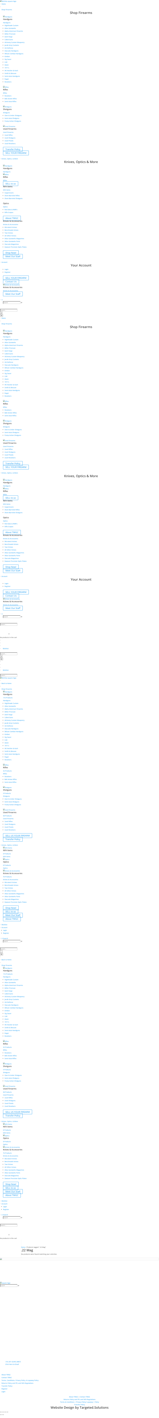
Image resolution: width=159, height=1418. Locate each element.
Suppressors (9, 193)
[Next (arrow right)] (3, 1414)
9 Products (7, 793)
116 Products (8, 698)
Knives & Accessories (12, 221)
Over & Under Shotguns (13, 115)
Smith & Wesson (10, 73)
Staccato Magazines (12, 244)
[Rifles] (6, 87)
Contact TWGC (7, 1377)
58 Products (7, 816)
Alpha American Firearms (14, 31)
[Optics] (6, 859)
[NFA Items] (7, 848)
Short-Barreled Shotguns (13, 198)
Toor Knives (9, 233)
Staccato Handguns (11, 51)
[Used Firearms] (9, 126)
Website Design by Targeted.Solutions (79, 1407)
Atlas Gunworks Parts (12, 241)
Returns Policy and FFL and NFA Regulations (17, 1383)
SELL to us (10, 183)
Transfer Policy (12, 149)
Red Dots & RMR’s (11, 210)
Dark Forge (8, 37)
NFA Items (8, 186)
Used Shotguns (10, 138)
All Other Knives (10, 236)
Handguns (7, 19)
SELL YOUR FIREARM (15, 152)
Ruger (7, 79)
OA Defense (9, 48)
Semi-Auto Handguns (12, 76)
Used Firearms (9, 129)
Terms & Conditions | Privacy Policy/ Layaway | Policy (79, 1402)
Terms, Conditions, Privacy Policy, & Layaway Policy (20, 1380)
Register (7, 272)
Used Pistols (9, 141)
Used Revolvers (10, 143)
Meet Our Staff (12, 256)
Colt (6, 62)
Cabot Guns (9, 39)
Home (23, 1247)
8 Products (7, 854)
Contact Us (11, 281)
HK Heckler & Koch (11, 71)
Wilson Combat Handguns (14, 54)
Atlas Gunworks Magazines (14, 238)
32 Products (7, 771)
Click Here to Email (12, 1364)
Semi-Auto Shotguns (12, 118)
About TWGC (11, 218)
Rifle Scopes (9, 212)
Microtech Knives (11, 227)
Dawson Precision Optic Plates (16, 247)
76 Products (7, 877)
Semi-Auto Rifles (10, 101)
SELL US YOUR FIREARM (17, 835)
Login (6, 269)
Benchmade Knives (11, 230)
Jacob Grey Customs (12, 45)
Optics (6, 203)
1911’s (7, 68)
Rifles (5, 89)
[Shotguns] (7, 107)
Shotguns (7, 109)
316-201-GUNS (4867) (13, 1362)
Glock (7, 65)
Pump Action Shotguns (13, 121)
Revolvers (8, 82)
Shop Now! (10, 252)
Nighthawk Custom (11, 25)
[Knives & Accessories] (11, 285)
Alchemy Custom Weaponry (14, 42)
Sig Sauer (8, 59)
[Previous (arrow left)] (1, 1414)
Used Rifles (9, 135)
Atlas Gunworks (10, 28)
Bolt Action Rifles (11, 99)
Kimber (7, 56)
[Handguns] (7, 17)
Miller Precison (10, 34)
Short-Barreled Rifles (12, 196)
